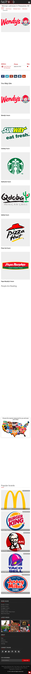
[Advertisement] (15, 47)
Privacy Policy (4, 642)
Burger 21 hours (5, 604)
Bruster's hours (5, 606)
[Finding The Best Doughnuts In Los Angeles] (15, 629)
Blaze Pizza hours (5, 613)
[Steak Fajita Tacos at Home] (15, 623)
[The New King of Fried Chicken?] (5, 629)
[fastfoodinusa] (7, 2)
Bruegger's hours (5, 608)
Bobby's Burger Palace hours (8, 611)
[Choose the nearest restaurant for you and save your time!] (15, 428)
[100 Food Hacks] (5, 623)
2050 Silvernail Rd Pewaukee (7, 67)
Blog (2, 638)
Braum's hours (4, 610)
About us (3, 640)
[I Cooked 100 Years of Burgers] (25, 623)
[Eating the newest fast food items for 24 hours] (25, 629)
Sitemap (3, 643)
